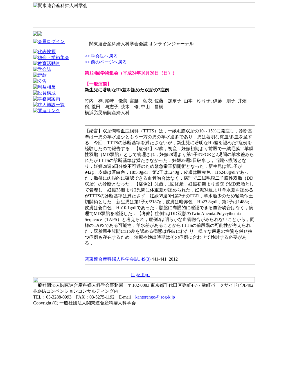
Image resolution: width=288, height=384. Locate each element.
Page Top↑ (140, 274)
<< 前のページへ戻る (106, 62)
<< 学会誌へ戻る (101, 56)
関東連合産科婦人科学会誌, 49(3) (117, 259)
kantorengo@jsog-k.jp (155, 297)
